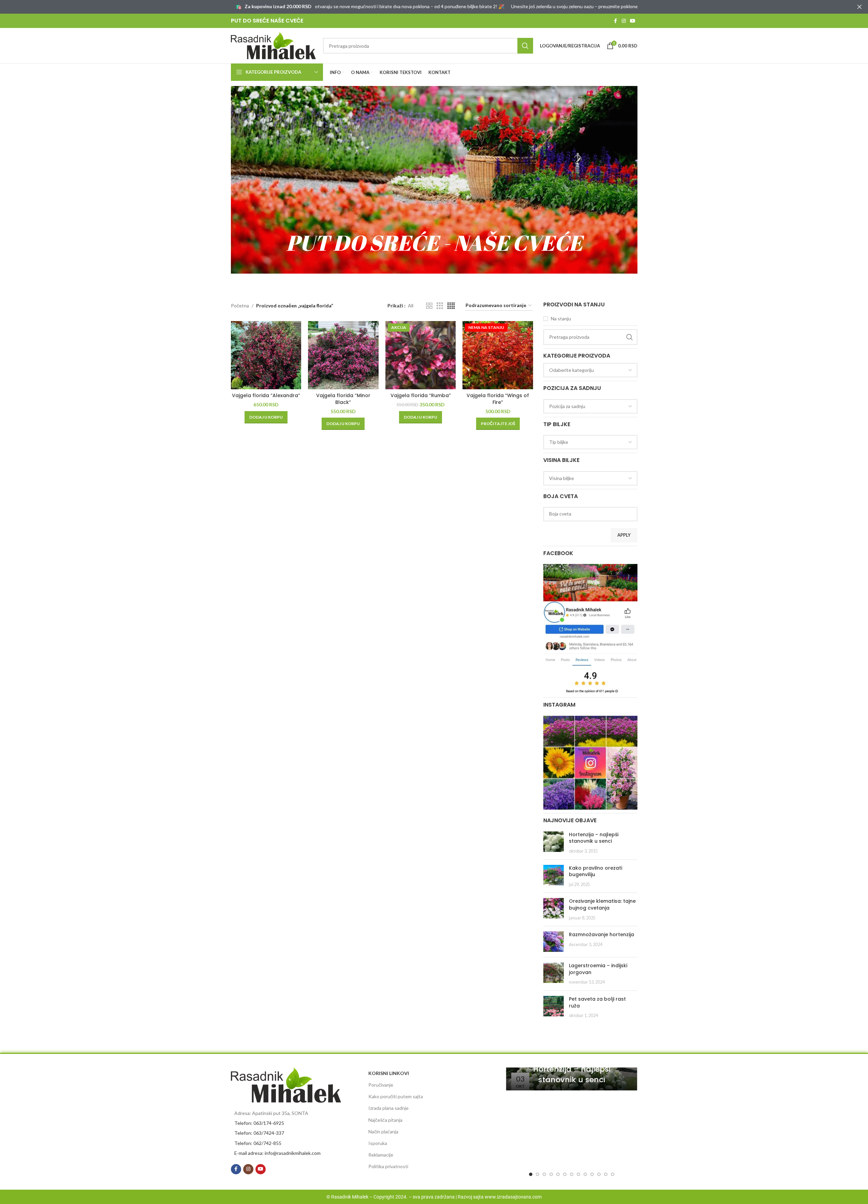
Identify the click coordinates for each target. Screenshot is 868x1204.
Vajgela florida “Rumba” (421, 395)
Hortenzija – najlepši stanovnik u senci (593, 838)
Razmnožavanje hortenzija (601, 934)
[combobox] (590, 370)
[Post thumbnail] (553, 842)
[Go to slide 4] (551, 1174)
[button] (266, 417)
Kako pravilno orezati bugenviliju (595, 871)
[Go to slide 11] (599, 1174)
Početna (240, 305)
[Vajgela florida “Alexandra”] (266, 355)
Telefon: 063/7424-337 (259, 1133)
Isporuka (377, 1143)
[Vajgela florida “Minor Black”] (343, 355)
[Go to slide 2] (537, 1174)
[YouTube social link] (632, 21)
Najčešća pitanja (385, 1120)
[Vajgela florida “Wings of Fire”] (497, 355)
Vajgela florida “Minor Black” (343, 399)
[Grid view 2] (429, 306)
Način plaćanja (383, 1131)
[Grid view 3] (440, 306)
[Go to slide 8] (578, 1174)
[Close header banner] (859, 7)
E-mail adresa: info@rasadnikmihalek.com (277, 1153)
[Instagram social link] (624, 21)
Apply (624, 535)
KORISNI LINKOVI (388, 1073)
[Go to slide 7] (571, 1174)
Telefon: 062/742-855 (257, 1143)
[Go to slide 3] (544, 1174)
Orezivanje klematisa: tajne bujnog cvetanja (602, 904)
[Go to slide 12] (605, 1174)
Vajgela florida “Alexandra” (266, 395)
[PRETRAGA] (525, 46)
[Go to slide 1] (530, 1174)
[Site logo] (273, 45)
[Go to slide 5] (558, 1174)
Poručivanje (380, 1085)
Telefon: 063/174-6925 (259, 1123)
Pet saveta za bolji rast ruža (597, 1002)
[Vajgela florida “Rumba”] (420, 355)
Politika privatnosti (388, 1166)
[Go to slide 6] (565, 1174)
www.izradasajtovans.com (513, 1197)
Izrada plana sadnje (388, 1108)
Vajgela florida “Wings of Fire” (498, 399)
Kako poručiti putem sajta (395, 1096)
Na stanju (561, 318)
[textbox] (590, 370)
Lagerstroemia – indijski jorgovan (598, 969)
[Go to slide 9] (585, 1174)
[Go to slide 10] (592, 1174)
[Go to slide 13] (612, 1174)
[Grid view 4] (451, 306)
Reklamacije (380, 1155)
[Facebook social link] (616, 21)
